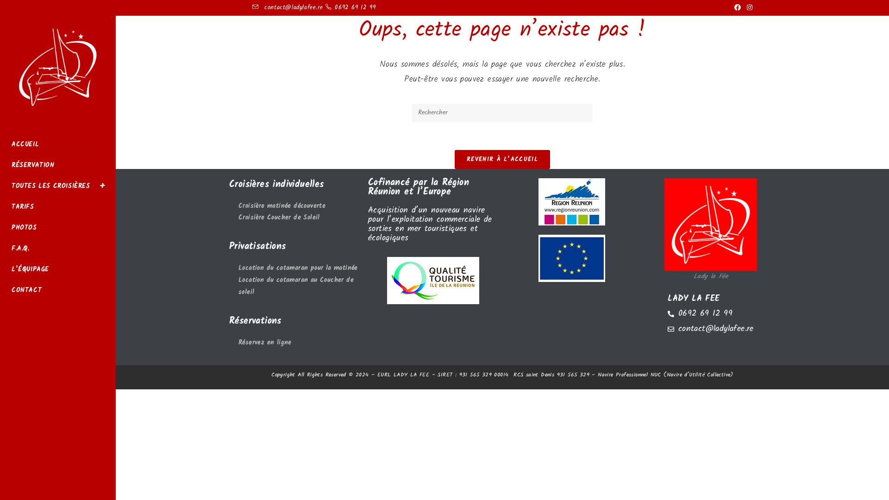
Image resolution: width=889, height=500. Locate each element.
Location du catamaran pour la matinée (298, 268)
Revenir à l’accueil (502, 159)
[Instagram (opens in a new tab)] (748, 7)
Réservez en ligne (265, 343)
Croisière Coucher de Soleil (279, 217)
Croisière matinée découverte (282, 206)
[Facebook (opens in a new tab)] (738, 7)
